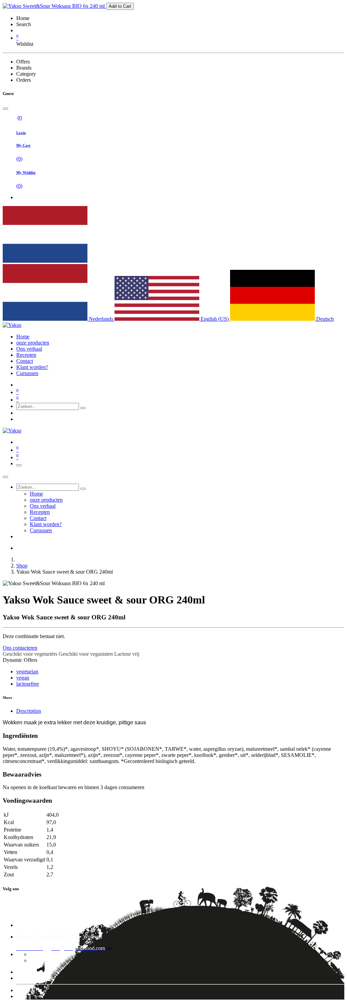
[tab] (180, 711)
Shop (21, 566)
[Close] (5, 109)
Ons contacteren (20, 648)
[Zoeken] (83, 408)
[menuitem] (22, 336)
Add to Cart (120, 6)
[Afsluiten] (5, 477)
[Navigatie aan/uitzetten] (19, 465)
